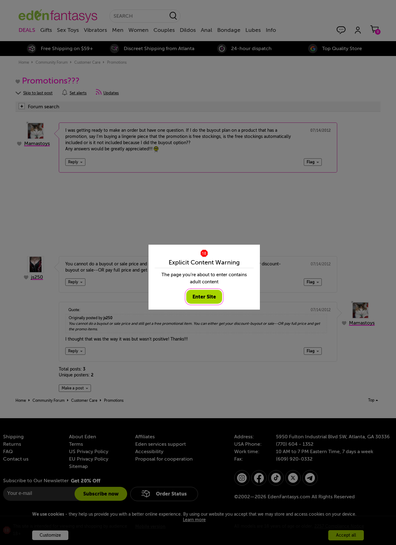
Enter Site (204, 297)
